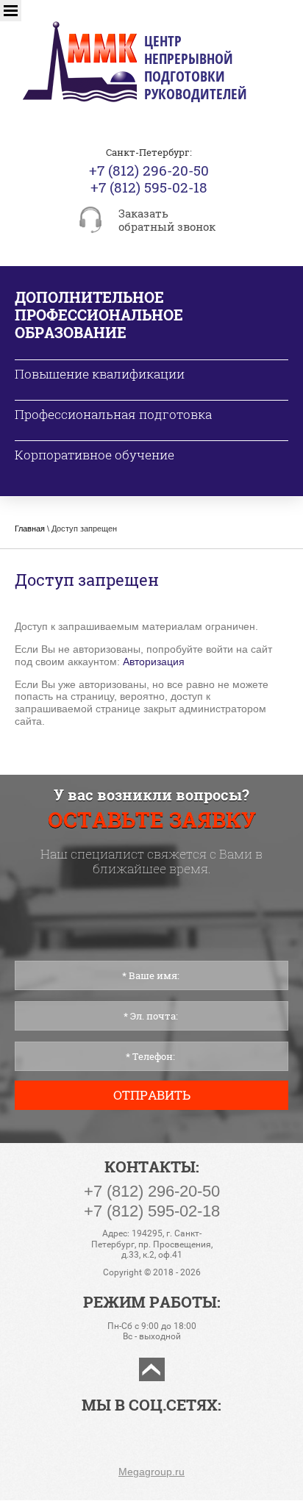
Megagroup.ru (151, 1471)
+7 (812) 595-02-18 (148, 187)
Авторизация (154, 661)
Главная (30, 528)
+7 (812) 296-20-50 (149, 170)
